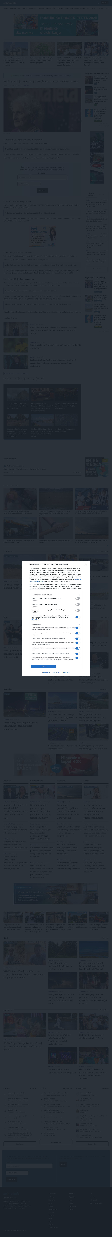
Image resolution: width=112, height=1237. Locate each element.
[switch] (77, 598)
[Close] (86, 564)
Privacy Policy (66, 672)
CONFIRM (43, 666)
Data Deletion (46, 672)
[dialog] (56, 618)
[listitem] (56, 594)
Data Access (56, 672)
